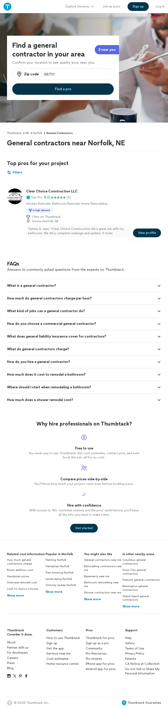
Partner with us (17, 647)
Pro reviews (94, 659)
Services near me (58, 653)
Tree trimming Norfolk (60, 572)
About (11, 642)
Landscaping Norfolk (59, 579)
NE (27, 133)
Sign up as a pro (97, 643)
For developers (17, 652)
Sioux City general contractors (134, 571)
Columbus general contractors (134, 561)
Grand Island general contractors (135, 598)
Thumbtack (14, 133)
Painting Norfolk (56, 559)
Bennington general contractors (135, 588)
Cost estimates (57, 659)
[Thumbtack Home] (7, 6)
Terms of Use (134, 648)
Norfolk (37, 133)
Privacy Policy (134, 653)
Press (11, 663)
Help (128, 638)
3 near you (107, 50)
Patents (130, 659)
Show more (15, 595)
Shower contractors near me (102, 592)
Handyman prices (18, 576)
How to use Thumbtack (63, 638)
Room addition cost (20, 570)
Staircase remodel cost (22, 582)
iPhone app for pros (100, 664)
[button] (34, 197)
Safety (130, 643)
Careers (12, 658)
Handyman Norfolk (57, 566)
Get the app (55, 648)
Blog (10, 668)
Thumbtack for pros (100, 638)
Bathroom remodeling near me (101, 584)
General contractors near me (102, 559)
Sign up (51, 643)
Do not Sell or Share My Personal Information (142, 671)
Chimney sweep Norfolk (61, 585)
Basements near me (96, 576)
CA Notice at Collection (142, 664)
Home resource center (62, 664)
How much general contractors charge (19, 561)
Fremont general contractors (141, 579)
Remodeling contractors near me (103, 568)
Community (94, 648)
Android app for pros (101, 669)
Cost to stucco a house (22, 588)
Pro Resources (96, 653)
